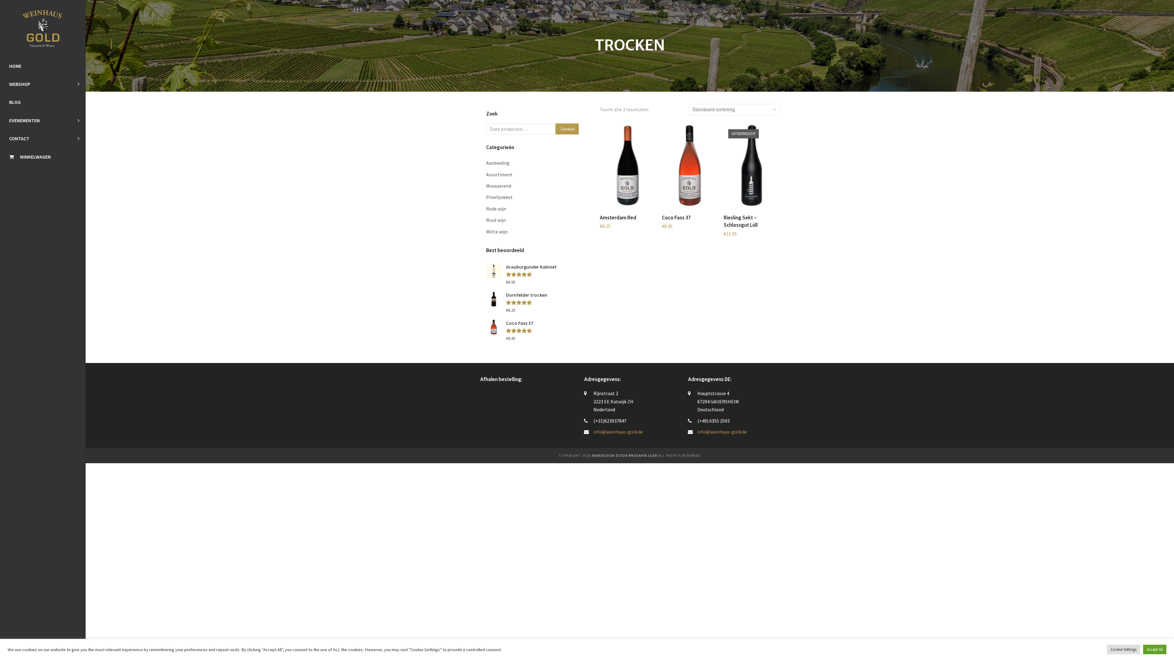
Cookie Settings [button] (1123, 649)
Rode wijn (496, 209)
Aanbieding (498, 163)
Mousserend (498, 186)
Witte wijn (497, 232)
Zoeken (567, 129)
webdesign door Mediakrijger (624, 455)
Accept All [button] (1155, 649)
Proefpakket (499, 197)
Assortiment (499, 174)
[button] (43, 157)
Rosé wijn (496, 220)
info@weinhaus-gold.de (618, 432)
